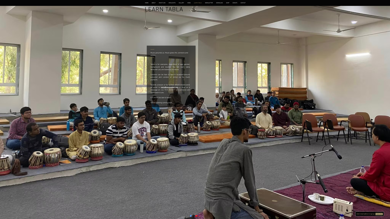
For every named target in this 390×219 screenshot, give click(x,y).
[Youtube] (196, 216)
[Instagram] (199, 216)
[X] (193, 216)
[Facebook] (191, 216)
